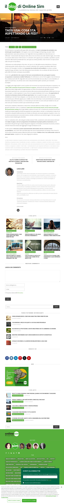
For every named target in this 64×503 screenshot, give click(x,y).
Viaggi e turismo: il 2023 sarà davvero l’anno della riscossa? (28, 399)
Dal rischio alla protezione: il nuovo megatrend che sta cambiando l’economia (34, 328)
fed (20, 47)
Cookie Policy (4, 497)
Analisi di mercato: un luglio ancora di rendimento (33, 235)
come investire (10, 464)
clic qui (49, 480)
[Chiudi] (61, 487)
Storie (26, 232)
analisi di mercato (11, 458)
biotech (52, 458)
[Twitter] (24, 358)
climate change (47, 461)
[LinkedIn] (16, 358)
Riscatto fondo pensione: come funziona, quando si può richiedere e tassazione (34, 393)
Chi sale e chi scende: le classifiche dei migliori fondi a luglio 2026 (29, 341)
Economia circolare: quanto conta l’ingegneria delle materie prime (30, 418)
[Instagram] (11, 358)
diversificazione (43, 464)
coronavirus (33, 464)
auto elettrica (41, 458)
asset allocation (30, 458)
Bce (17, 47)
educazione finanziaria (12, 467)
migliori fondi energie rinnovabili (15, 478)
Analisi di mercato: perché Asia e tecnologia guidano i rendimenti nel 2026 (13, 257)
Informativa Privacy (51, 496)
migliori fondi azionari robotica (15, 475)
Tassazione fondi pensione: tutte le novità (24, 412)
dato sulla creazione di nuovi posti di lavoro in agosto (21, 87)
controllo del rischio (22, 464)
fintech (42, 467)
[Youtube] (29, 358)
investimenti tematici (19, 470)
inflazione (9, 470)
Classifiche (9, 232)
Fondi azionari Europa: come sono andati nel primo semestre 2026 (14, 236)
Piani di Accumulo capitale (13, 484)
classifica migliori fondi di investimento (30, 461)
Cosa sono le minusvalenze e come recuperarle (25, 406)
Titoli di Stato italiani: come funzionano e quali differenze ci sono (52, 257)
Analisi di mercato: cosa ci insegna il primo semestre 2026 (52, 235)
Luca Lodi (7, 37)
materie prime (9, 473)
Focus (45, 254)
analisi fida (11, 47)
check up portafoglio (12, 461)
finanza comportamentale (31, 467)
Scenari (27, 254)
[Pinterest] (20, 358)
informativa (20, 293)
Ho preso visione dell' (14, 293)
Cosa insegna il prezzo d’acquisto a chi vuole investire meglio (29, 322)
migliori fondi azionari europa (29, 47)
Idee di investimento (10, 27)
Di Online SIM (15, 336)
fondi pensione (50, 467)
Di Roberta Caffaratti (16, 318)
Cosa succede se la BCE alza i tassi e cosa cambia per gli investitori (32, 257)
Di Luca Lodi (14, 343)
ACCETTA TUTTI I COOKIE (29, 500)
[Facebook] (7, 358)
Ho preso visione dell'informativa (33, 483)
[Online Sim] (12, 434)
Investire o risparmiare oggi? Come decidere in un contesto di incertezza (32, 335)
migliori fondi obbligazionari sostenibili (17, 481)
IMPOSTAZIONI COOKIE (14, 500)
